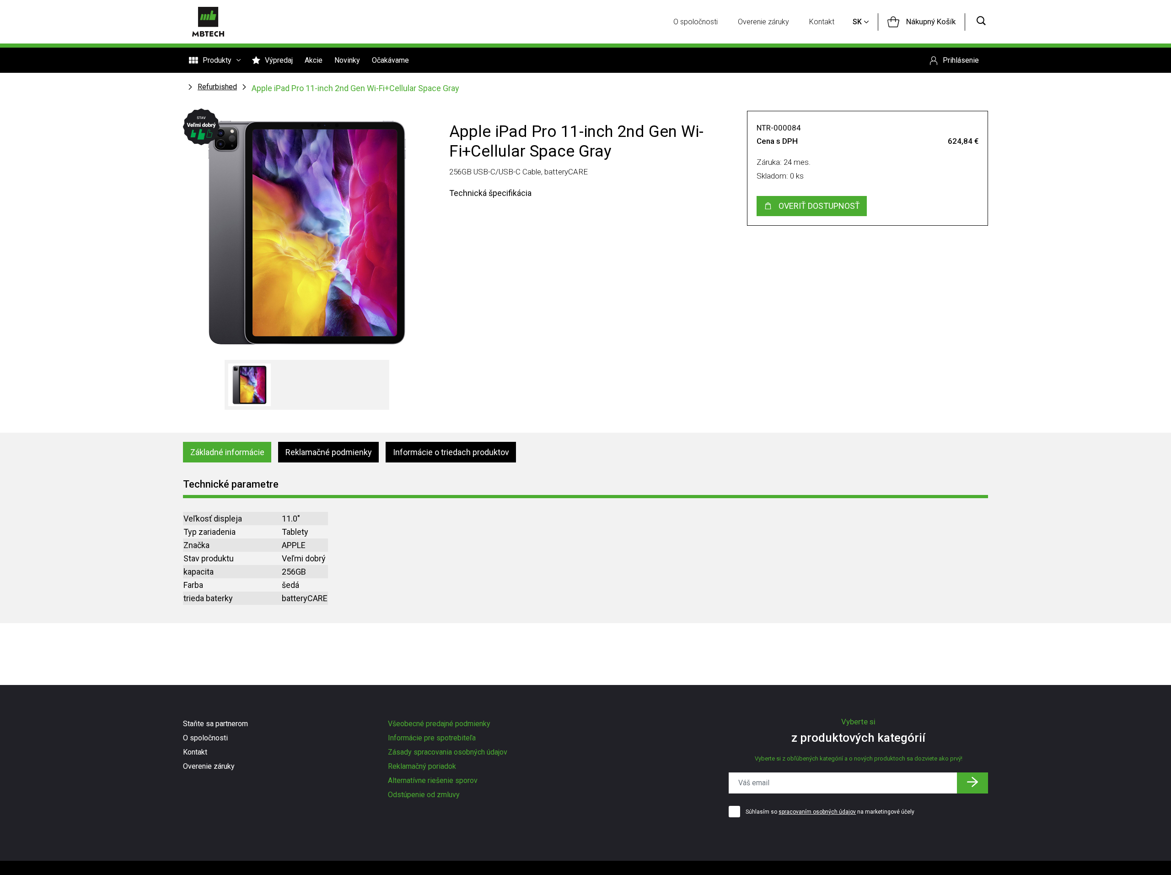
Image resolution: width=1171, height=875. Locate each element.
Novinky (347, 60)
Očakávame (390, 60)
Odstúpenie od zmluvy (424, 794)
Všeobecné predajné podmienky (439, 723)
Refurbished (217, 86)
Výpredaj (279, 60)
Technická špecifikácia (490, 193)
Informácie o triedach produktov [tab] (451, 452)
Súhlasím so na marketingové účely (830, 812)
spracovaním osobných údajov (817, 812)
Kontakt (821, 21)
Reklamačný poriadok (422, 766)
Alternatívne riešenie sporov (433, 780)
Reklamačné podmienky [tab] (328, 452)
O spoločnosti (695, 21)
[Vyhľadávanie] (981, 22)
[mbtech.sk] (208, 21)
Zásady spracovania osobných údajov (447, 752)
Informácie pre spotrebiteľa (432, 738)
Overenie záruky (763, 21)
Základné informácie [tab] (227, 452)
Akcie (313, 60)
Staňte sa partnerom (215, 723)
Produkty (217, 60)
